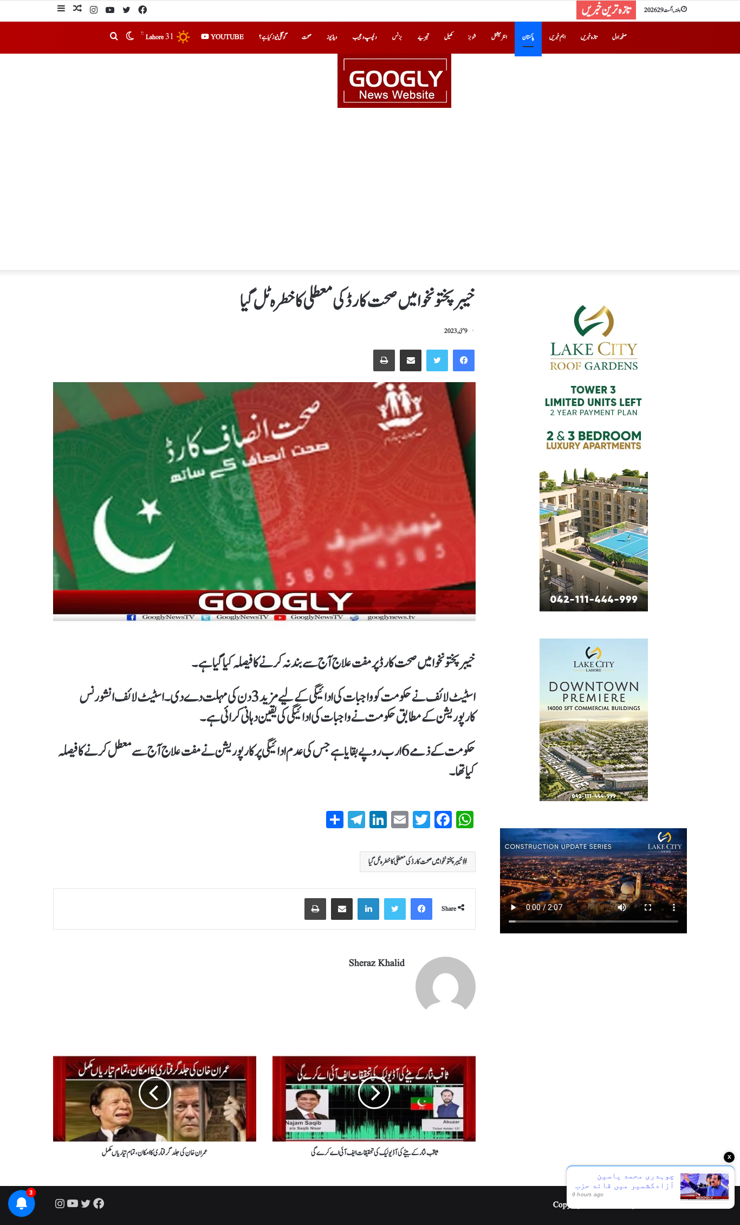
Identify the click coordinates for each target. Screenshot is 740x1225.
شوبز (472, 37)
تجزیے (423, 37)
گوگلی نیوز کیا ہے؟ (273, 37)
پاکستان (528, 37)
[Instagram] (94, 11)
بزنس (397, 37)
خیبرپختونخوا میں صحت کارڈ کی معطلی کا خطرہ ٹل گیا (415, 862)
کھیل (448, 37)
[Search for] (114, 37)
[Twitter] (126, 11)
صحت (306, 37)
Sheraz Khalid (377, 963)
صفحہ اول (619, 37)
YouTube (226, 37)
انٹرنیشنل (499, 37)
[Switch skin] (130, 37)
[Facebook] (142, 11)
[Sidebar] (61, 10)
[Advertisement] (370, 189)
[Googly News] (370, 81)
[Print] (384, 360)
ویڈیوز (332, 37)
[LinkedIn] (368, 909)
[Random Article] (77, 10)
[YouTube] (110, 11)
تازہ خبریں (589, 37)
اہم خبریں (557, 37)
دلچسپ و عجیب (365, 37)
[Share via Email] (410, 360)
